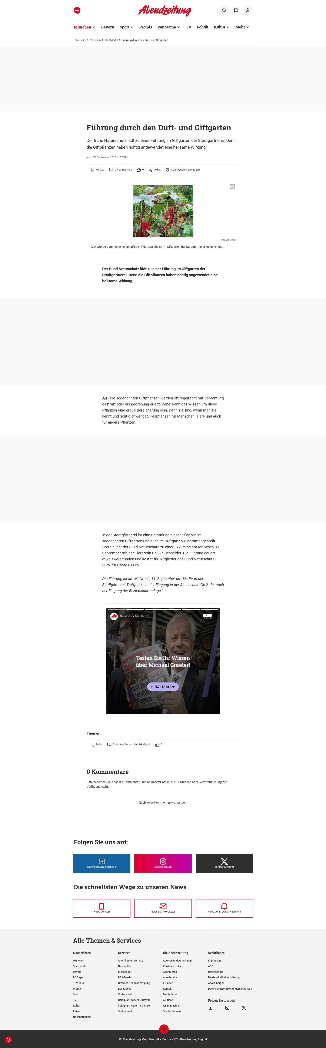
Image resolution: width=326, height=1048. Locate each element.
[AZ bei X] (244, 1008)
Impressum (214, 960)
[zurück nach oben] (164, 1031)
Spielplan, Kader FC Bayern (134, 999)
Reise (76, 1011)
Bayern (107, 26)
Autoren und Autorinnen (177, 960)
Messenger (124, 971)
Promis (145, 26)
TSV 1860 (79, 983)
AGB (210, 966)
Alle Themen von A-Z (130, 960)
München (82, 26)
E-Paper (168, 983)
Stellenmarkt (126, 1011)
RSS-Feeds (124, 977)
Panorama (167, 26)
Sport (124, 26)
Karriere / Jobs (172, 966)
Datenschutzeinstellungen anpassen (230, 988)
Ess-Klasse (124, 988)
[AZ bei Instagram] (227, 1008)
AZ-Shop (168, 999)
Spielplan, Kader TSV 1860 (134, 1005)
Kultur (219, 26)
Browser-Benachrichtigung (134, 983)
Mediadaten (170, 994)
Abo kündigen (216, 983)
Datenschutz (215, 971)
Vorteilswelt (125, 994)
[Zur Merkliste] (235, 10)
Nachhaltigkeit (82, 1016)
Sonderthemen (172, 1011)
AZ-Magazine (171, 1005)
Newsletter (124, 966)
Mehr (240, 26)
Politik (202, 26)
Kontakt (167, 988)
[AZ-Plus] (77, 10)
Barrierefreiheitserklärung (224, 977)
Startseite (80, 40)
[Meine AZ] (247, 10)
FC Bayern (79, 977)
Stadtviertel (111, 40)
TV (188, 26)
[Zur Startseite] (165, 15)
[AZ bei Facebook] (210, 1008)
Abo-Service (170, 977)
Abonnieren (170, 971)
